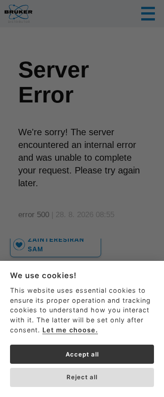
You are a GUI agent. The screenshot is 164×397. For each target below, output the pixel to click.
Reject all (82, 377)
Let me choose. (70, 330)
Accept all (82, 354)
